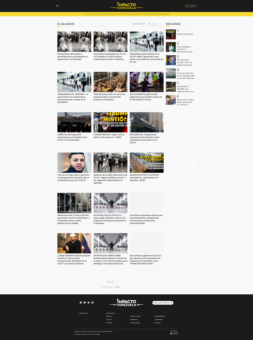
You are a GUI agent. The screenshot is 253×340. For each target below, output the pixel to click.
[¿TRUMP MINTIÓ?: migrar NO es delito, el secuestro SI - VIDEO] (110, 122)
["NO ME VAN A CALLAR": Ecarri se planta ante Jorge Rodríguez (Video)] (171, 60)
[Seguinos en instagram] (88, 302)
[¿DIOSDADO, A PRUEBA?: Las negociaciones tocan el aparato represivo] (171, 87)
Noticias (88, 14)
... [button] (113, 287)
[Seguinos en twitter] (81, 302)
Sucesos (96, 14)
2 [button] (108, 287)
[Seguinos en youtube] (85, 302)
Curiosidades (165, 14)
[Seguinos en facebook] (92, 302)
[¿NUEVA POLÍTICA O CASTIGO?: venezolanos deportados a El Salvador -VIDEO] (147, 163)
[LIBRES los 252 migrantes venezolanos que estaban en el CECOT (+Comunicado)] (74, 122)
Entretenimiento (152, 14)
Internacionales (138, 14)
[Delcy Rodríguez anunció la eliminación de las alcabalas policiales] (171, 47)
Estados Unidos (115, 14)
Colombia (103, 14)
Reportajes (126, 14)
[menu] (57, 6)
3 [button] (111, 287)
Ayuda (98, 334)
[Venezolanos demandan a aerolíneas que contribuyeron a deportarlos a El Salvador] (74, 42)
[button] (103, 287)
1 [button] (105, 287)
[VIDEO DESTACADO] (171, 34)
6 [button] (115, 287)
